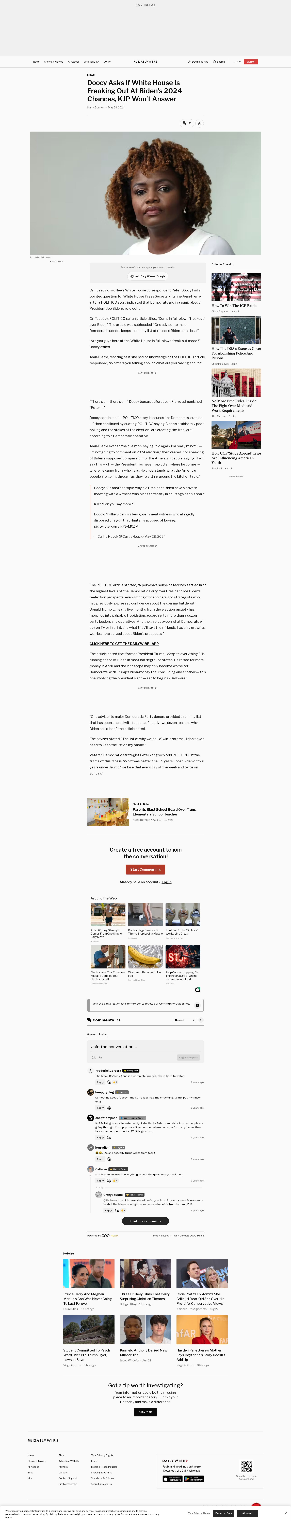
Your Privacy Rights (102, 1455)
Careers (63, 1472)
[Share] (199, 123)
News (36, 61)
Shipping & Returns (101, 1472)
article (141, 319)
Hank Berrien (96, 107)
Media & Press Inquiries (104, 1466)
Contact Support (68, 1478)
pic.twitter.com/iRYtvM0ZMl (116, 526)
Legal (94, 1461)
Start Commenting (145, 869)
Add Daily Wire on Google (150, 276)
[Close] (285, 1513)
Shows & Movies (53, 61)
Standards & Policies (102, 1478)
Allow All (247, 1513)
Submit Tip (146, 1412)
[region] (145, 1513)
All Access (73, 61)
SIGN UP (251, 62)
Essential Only (223, 1513)
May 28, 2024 (155, 536)
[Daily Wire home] (145, 62)
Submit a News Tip (101, 1484)
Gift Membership (68, 1484)
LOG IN (237, 61)
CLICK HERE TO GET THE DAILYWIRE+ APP (124, 644)
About (62, 1455)
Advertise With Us (69, 1461)
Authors (63, 1466)
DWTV (107, 61)
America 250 (91, 61)
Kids (30, 1478)
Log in (167, 882)
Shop (30, 1472)
